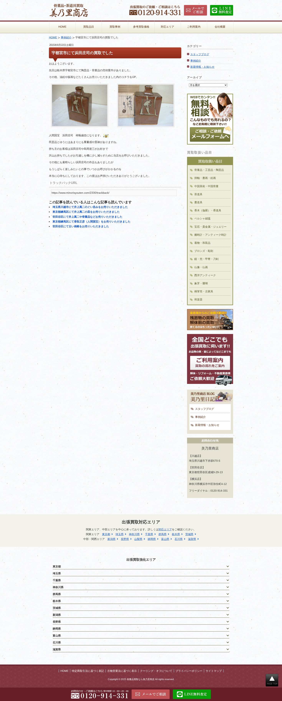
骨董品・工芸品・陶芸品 (209, 169)
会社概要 (220, 26)
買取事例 (115, 26)
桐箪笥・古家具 (203, 291)
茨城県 (189, 534)
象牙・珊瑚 (201, 283)
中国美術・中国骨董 (206, 186)
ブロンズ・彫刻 (203, 250)
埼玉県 (119, 534)
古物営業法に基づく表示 (122, 670)
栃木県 (176, 534)
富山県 (165, 539)
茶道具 (198, 194)
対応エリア (167, 26)
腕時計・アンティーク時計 (210, 234)
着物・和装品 (202, 242)
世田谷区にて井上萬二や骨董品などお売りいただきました (87, 216)
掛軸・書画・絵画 (205, 177)
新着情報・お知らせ (202, 66)
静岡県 (152, 539)
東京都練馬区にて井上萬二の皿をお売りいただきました (86, 211)
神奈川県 (134, 534)
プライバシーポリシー (189, 670)
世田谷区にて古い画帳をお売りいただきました (81, 226)
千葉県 (149, 534)
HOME (62, 26)
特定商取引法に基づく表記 (88, 670)
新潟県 (111, 539)
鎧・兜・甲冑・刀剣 (206, 258)
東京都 (106, 534)
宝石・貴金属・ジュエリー (210, 226)
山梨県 (138, 539)
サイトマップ (214, 670)
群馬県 (162, 534)
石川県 (179, 539)
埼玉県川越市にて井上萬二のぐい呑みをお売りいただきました (90, 206)
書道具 (198, 202)
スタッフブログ (199, 54)
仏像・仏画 (201, 267)
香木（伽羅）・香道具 (207, 210)
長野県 (125, 539)
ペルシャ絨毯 (202, 218)
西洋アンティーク (205, 275)
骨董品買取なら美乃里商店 (140, 679)
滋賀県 (192, 539)
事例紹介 (66, 37)
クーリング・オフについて (156, 670)
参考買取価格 (141, 26)
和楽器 (198, 299)
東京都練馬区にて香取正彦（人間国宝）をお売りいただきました (91, 221)
